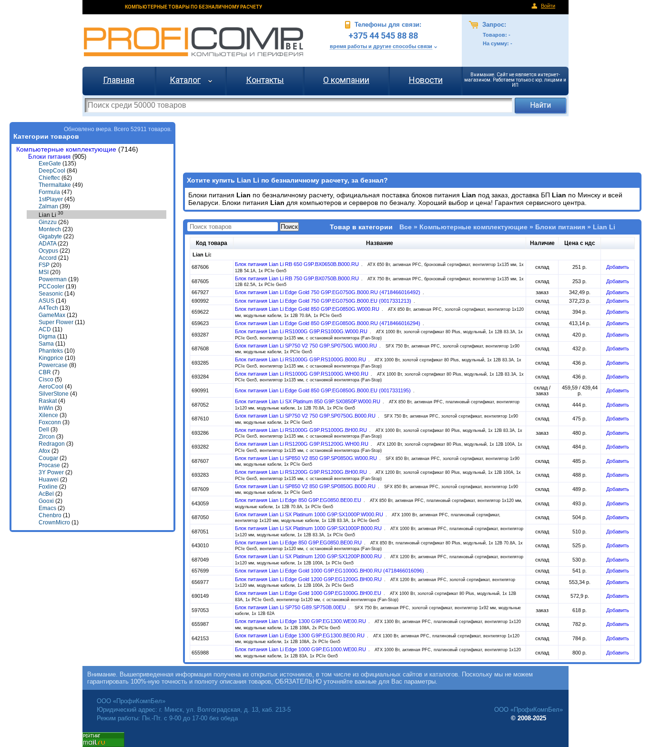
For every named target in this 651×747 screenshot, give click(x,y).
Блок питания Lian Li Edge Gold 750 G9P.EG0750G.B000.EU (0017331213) (324, 301)
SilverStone (54, 393)
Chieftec (49, 177)
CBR (45, 372)
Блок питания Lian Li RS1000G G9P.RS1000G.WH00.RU (302, 374)
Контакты (265, 80)
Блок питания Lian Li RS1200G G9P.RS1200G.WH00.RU (302, 444)
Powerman (53, 279)
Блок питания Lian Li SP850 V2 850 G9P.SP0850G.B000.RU (306, 486)
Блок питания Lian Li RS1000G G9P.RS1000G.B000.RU (301, 359)
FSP (44, 265)
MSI (44, 272)
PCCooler (51, 286)
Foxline (48, 486)
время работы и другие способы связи (381, 46)
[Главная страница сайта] (193, 41)
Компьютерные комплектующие (66, 149)
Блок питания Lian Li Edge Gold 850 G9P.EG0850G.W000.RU (308, 309)
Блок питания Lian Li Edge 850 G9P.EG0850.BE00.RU (299, 542)
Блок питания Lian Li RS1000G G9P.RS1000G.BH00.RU (301, 430)
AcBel (46, 494)
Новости (426, 80)
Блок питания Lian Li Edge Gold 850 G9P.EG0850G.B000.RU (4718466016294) (328, 323)
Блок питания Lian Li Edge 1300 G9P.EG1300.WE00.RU (301, 621)
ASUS (46, 300)
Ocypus (48, 250)
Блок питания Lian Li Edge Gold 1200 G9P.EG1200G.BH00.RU (309, 579)
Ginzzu (48, 222)
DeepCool (52, 170)
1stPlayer (51, 199)
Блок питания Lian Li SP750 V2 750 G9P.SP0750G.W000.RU (306, 345)
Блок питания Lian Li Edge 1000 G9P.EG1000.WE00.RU (301, 649)
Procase (49, 465)
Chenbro (50, 515)
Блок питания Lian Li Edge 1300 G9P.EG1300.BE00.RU (300, 635)
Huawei (49, 479)
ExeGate (50, 163)
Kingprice (51, 358)
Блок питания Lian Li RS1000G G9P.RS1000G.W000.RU (302, 331)
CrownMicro (54, 522)
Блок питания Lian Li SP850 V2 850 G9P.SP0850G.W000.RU (306, 458)
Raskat (48, 401)
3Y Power (51, 472)
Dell (44, 429)
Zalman (48, 206)
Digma (47, 336)
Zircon (47, 436)
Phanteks (51, 351)
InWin (46, 408)
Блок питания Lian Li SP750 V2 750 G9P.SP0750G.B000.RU (306, 416)
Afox (44, 451)
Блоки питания (49, 156)
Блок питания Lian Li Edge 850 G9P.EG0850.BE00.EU (299, 500)
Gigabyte (50, 236)
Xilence (48, 415)
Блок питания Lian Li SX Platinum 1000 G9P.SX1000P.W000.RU (310, 514)
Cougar (48, 458)
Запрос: (493, 24)
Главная (118, 80)
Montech (50, 229)
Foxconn (50, 422)
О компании (346, 80)
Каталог (185, 80)
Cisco (46, 379)
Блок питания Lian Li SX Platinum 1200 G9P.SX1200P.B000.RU (309, 556)
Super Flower (56, 322)
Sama (46, 343)
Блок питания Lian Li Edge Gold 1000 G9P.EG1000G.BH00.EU (309, 593)
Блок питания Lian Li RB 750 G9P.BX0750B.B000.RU (297, 278)
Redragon (52, 443)
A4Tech (48, 308)
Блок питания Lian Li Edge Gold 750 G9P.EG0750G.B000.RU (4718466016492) (328, 292)
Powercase (53, 365)
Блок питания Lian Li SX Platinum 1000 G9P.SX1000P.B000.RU (309, 528)
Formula (49, 192)
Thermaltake (55, 185)
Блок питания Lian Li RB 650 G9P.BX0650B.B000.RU (297, 264)
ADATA (47, 243)
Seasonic (51, 293)
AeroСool (51, 386)
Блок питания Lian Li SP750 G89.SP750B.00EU (291, 607)
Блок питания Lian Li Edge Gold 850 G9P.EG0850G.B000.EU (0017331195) (323, 390)
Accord (48, 258)
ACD (45, 329)
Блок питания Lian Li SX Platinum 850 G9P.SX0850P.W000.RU (308, 401)
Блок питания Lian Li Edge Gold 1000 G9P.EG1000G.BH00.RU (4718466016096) (330, 570)
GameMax (52, 315)
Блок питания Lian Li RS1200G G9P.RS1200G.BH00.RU (301, 472)
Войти (548, 6)
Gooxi (46, 501)
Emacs (47, 508)
